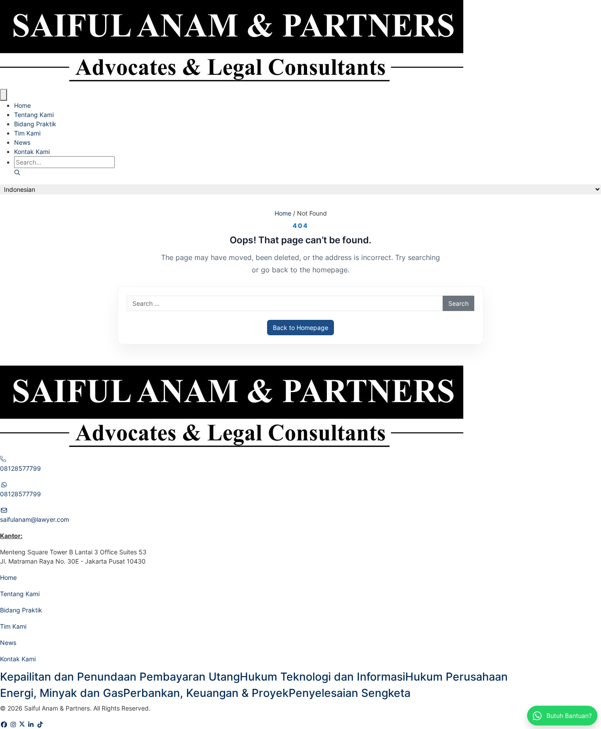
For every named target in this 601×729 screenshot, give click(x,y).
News (22, 142)
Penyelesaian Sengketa (349, 693)
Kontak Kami (32, 151)
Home (22, 105)
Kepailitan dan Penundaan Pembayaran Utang (120, 676)
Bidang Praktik (35, 124)
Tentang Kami (34, 114)
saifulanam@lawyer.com (34, 519)
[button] (17, 172)
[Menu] (3, 95)
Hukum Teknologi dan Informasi (322, 676)
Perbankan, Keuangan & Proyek (206, 693)
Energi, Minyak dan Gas (61, 693)
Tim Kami (27, 133)
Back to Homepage (300, 327)
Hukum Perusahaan (456, 676)
